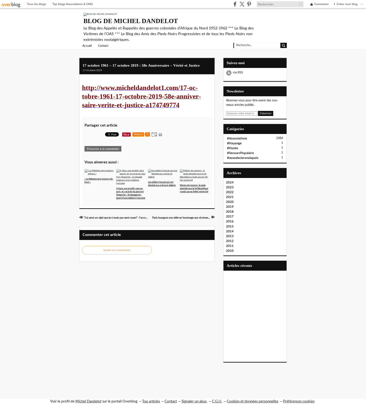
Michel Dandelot (88, 401)
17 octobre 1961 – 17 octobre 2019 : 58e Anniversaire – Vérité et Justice (141, 65)
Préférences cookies (299, 401)
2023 (230, 187)
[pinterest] (249, 4)
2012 (230, 241)
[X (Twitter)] (242, 4)
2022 (230, 192)
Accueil (87, 45)
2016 (230, 221)
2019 (230, 206)
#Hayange (234, 143)
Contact (103, 45)
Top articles (151, 401)
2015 (230, 226)
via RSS (238, 72)
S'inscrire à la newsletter (103, 148)
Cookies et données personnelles (252, 401)
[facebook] (235, 4)
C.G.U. (217, 401)
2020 (230, 202)
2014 (230, 231)
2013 (230, 236)
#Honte (232, 148)
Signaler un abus (194, 401)
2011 (230, 246)
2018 (230, 211)
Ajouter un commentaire (117, 250)
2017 (230, 216)
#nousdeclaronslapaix (242, 158)
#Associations (237, 138)
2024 (230, 182)
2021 (230, 197)
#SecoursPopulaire (240, 153)
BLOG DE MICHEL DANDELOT (130, 20)
